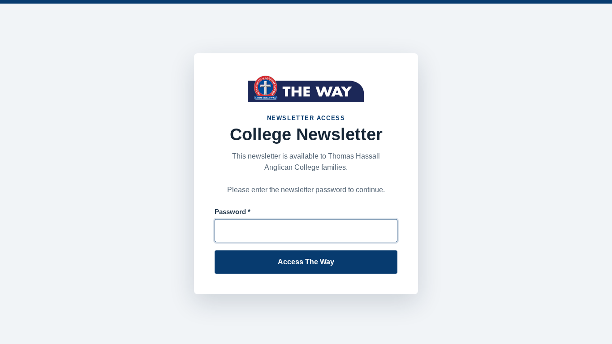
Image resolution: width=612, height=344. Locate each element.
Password (232, 211)
